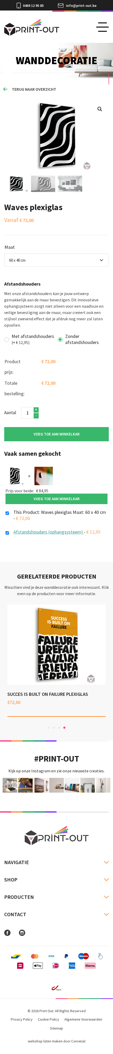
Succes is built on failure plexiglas (44, 694)
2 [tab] (54, 728)
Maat (9, 247)
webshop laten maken (45, 1041)
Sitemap (56, 1028)
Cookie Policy (48, 1019)
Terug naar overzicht (34, 89)
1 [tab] (49, 728)
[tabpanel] (53, 661)
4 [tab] (64, 728)
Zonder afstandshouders (82, 339)
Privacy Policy (22, 1019)
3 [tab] (59, 728)
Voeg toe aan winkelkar (57, 434)
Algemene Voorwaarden (83, 1019)
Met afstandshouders (33, 339)
